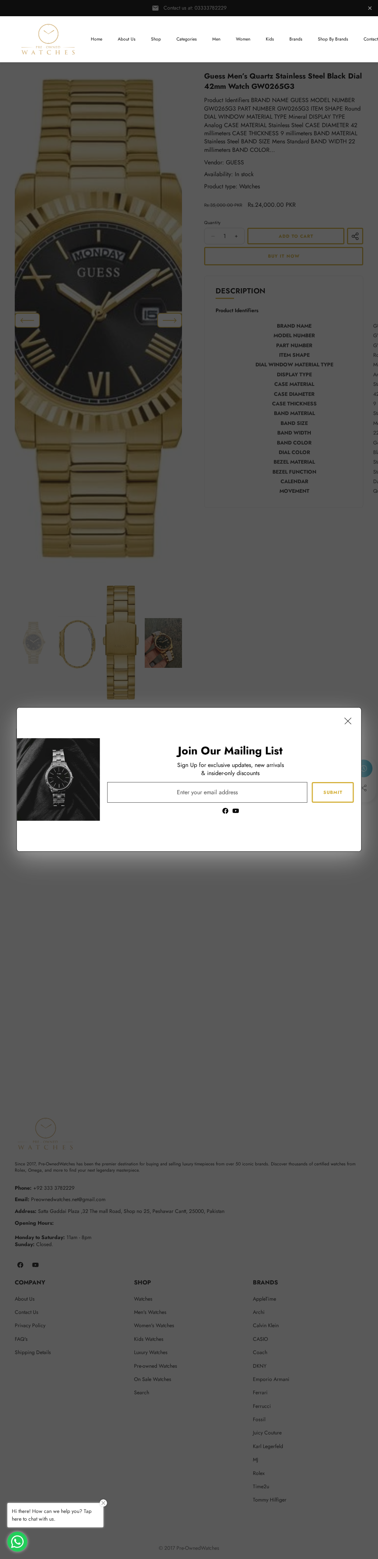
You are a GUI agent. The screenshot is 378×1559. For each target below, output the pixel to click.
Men (216, 39)
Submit (333, 792)
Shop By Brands (333, 39)
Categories (186, 39)
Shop (156, 39)
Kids (270, 39)
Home (96, 39)
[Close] (348, 721)
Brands (295, 39)
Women (243, 39)
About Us (126, 39)
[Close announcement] (369, 8)
